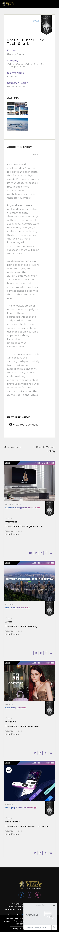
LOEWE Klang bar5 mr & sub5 (22, 507)
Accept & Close (20, 928)
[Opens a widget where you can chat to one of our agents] (40, 916)
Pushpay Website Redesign (21, 807)
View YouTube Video (25, 424)
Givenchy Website (15, 707)
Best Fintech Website (17, 607)
